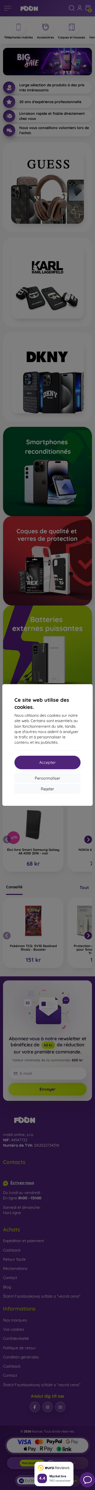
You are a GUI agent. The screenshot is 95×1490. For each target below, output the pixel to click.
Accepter (47, 762)
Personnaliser (47, 778)
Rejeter (47, 788)
